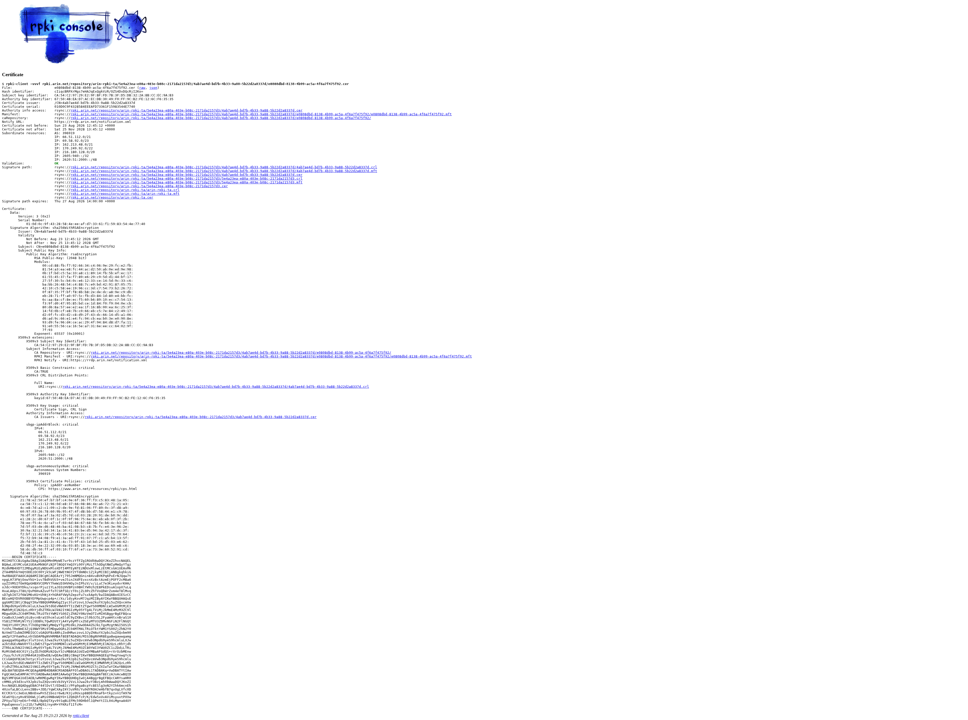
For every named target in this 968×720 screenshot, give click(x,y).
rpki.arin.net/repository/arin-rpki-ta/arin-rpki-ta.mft (125, 194)
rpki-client (81, 715)
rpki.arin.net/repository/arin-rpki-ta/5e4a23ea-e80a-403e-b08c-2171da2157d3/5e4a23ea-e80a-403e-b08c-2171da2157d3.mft (186, 182)
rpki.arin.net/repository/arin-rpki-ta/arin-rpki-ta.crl (125, 190)
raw (142, 88)
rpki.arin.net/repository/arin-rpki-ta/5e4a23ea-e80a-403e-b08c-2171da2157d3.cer (149, 186)
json (153, 88)
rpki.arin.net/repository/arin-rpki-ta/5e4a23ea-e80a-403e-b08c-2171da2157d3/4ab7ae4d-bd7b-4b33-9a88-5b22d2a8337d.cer (186, 110)
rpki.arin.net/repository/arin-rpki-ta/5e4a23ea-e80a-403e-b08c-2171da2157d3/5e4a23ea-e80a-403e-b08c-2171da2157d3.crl (186, 178)
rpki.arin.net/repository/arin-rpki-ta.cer (112, 197)
